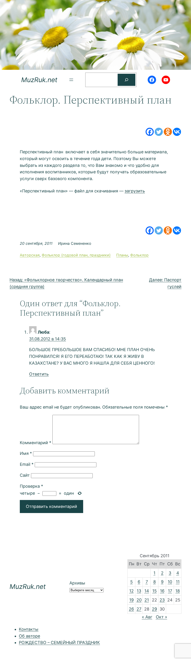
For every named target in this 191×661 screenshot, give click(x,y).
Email (27, 464)
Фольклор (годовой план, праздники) (76, 255)
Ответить (39, 374)
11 (178, 581)
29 (154, 609)
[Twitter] (159, 132)
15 (154, 590)
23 (162, 599)
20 (139, 599)
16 (162, 590)
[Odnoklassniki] (168, 132)
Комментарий (35, 442)
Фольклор (139, 255)
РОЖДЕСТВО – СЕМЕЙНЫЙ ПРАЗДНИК (59, 642)
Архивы (77, 582)
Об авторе (29, 636)
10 (170, 581)
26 (131, 609)
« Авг (147, 616)
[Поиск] (126, 80)
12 (131, 590)
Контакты (28, 629)
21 (146, 599)
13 (139, 590)
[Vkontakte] (177, 132)
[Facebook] (150, 132)
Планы (122, 255)
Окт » (161, 616)
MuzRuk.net (39, 80)
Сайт (25, 475)
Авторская (30, 255)
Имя (26, 453)
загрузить (135, 190)
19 (131, 599)
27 (138, 609)
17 (170, 590)
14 (146, 590)
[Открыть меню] (71, 80)
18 (177, 590)
